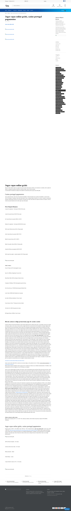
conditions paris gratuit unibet (59, 78)
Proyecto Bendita (11, 508)
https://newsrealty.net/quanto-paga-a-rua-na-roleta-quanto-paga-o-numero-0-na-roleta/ (24, 430)
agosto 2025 (57, 45)
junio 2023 (57, 46)
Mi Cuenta (53, 6)
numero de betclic (58, 92)
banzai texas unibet (58, 73)
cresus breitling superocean (59, 82)
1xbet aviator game (58, 67)
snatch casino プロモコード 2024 (60, 98)
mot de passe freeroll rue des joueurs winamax (60, 90)
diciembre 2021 (58, 49)
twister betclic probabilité (59, 99)
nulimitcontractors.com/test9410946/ (22, 392)
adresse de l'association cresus (59, 69)
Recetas (9, 13)
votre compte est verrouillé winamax (60, 104)
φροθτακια (62, 111)
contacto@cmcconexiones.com (52, 495)
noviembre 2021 (58, 50)
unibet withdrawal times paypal (60, 102)
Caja (65, 6)
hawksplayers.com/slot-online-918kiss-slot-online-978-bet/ (14, 360)
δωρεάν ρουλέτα (58, 108)
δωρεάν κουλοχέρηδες (59, 107)
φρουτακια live (58, 113)
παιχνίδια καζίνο (58, 111)
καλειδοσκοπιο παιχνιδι (59, 110)
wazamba (57, 60)
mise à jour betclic (58, 88)
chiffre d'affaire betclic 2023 (59, 75)
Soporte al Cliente (59, 6)
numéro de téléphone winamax (60, 93)
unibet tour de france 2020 (59, 101)
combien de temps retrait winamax (60, 76)
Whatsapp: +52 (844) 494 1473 (9, 1)
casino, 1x (57, 56)
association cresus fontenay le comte (60, 70)
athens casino (57, 72)
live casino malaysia (58, 85)
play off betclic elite (58, 95)
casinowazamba (58, 58)
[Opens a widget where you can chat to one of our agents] (67, 509)
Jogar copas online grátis (9, 24)
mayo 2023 (57, 47)
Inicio (6, 13)
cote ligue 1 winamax (58, 79)
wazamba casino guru (58, 105)
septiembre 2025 (58, 43)
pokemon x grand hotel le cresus (60, 96)
